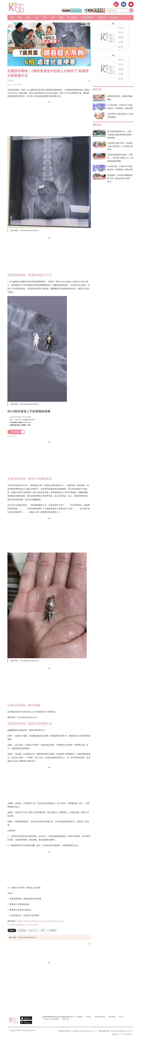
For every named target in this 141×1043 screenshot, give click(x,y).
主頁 (12, 17)
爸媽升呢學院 (87, 17)
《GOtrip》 (88, 1017)
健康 (53, 17)
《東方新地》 (112, 1017)
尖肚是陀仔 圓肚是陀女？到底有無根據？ (120, 115)
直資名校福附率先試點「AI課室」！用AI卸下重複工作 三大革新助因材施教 (120, 158)
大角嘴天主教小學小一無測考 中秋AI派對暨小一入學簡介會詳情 (120, 146)
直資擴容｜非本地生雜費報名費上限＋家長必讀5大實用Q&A (120, 178)
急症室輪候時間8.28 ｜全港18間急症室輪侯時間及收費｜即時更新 (120, 134)
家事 (20, 17)
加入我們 (114, 17)
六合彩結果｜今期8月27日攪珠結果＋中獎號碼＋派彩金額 (120, 106)
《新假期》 (79, 1017)
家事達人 (10, 81)
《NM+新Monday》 (100, 1017)
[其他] (89, 82)
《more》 (121, 1017)
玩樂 (36, 17)
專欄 (61, 17)
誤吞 (42, 930)
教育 (28, 17)
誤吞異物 (22, 930)
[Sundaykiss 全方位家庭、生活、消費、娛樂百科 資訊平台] (26, 7)
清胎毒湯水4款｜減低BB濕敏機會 (120, 97)
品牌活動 (101, 17)
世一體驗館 (72, 17)
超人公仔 (33, 930)
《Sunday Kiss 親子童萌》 (51, 1019)
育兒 (45, 17)
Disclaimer (115, 1034)
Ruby (9, 84)
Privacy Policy (127, 1034)
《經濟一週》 (65, 1019)
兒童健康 (52, 930)
